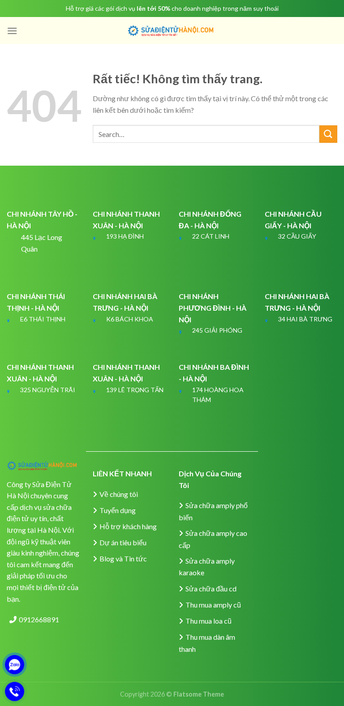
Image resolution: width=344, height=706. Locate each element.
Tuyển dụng (117, 510)
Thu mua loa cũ (208, 620)
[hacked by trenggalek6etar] (172, 31)
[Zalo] (14, 665)
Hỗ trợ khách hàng (128, 526)
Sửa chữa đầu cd (210, 588)
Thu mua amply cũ (213, 604)
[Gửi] (328, 134)
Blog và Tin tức (123, 558)
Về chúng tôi (118, 494)
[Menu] (12, 31)
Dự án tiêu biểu (122, 542)
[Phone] (14, 691)
